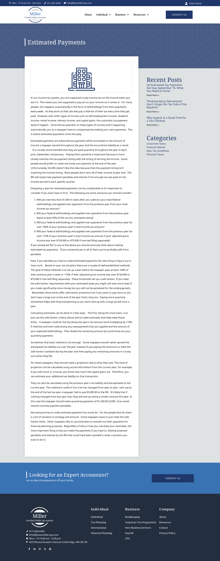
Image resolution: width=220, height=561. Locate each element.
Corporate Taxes (156, 143)
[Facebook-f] (29, 549)
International (98, 527)
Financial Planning (101, 533)
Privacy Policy (167, 533)
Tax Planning (98, 522)
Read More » (153, 95)
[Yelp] (45, 549)
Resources (139, 14)
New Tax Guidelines (158, 150)
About (88, 14)
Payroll (129, 533)
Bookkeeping (132, 517)
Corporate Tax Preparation (140, 522)
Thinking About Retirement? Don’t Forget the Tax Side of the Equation (167, 104)
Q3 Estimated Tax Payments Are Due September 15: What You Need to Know (165, 88)
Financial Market (156, 147)
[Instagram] (39, 549)
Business (120, 14)
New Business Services (138, 527)
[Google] (50, 549)
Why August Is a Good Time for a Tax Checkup (166, 119)
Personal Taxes (155, 154)
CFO (127, 538)
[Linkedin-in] (34, 549)
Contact (163, 527)
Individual (101, 14)
